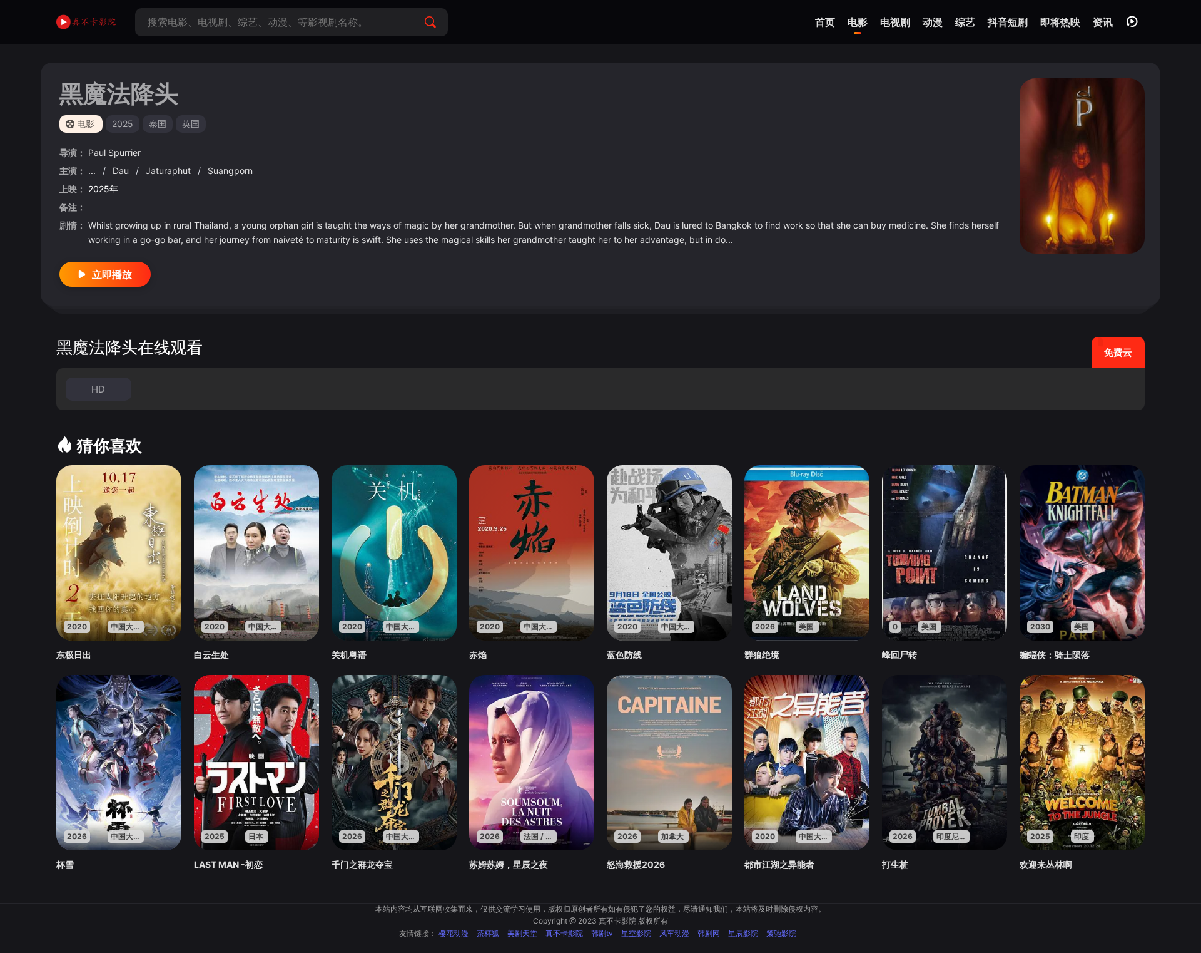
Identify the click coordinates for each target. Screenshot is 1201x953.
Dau (122, 170)
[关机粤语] (394, 553)
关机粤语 (349, 654)
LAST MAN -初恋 (228, 864)
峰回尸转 (899, 654)
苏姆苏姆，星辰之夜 (508, 864)
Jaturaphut (169, 170)
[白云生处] (256, 553)
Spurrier (124, 152)
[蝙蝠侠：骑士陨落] (1082, 553)
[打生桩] (944, 762)
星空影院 (636, 933)
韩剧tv (602, 933)
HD (98, 389)
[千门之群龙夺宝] (394, 762)
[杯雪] (118, 762)
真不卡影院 (564, 933)
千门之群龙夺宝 (362, 864)
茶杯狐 (488, 933)
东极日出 (73, 654)
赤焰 (478, 654)
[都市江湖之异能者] (806, 762)
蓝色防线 (624, 654)
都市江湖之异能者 (779, 864)
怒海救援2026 (636, 864)
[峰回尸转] (944, 553)
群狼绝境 (761, 654)
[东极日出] (118, 553)
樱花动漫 (453, 933)
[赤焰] (531, 553)
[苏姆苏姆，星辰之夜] (531, 762)
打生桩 (895, 864)
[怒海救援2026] (669, 762)
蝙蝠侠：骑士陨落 (1055, 654)
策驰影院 (781, 933)
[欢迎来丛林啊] (1082, 762)
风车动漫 (674, 933)
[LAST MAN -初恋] (256, 762)
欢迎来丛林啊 (1046, 864)
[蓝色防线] (669, 553)
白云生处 (211, 654)
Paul (98, 152)
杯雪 (65, 864)
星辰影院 (743, 933)
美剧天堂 (522, 933)
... (93, 170)
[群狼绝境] (806, 553)
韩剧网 (708, 933)
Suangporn (230, 170)
